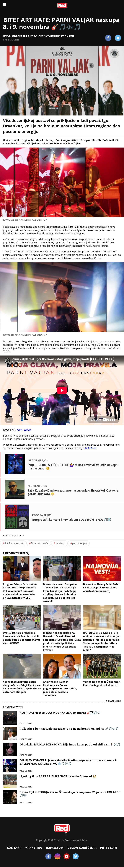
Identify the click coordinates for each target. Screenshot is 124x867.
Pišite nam (108, 848)
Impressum (55, 848)
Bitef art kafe (38, 543)
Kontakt (14, 848)
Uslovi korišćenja (81, 848)
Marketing (33, 848)
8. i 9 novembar (13, 543)
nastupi (59, 543)
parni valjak (78, 543)
